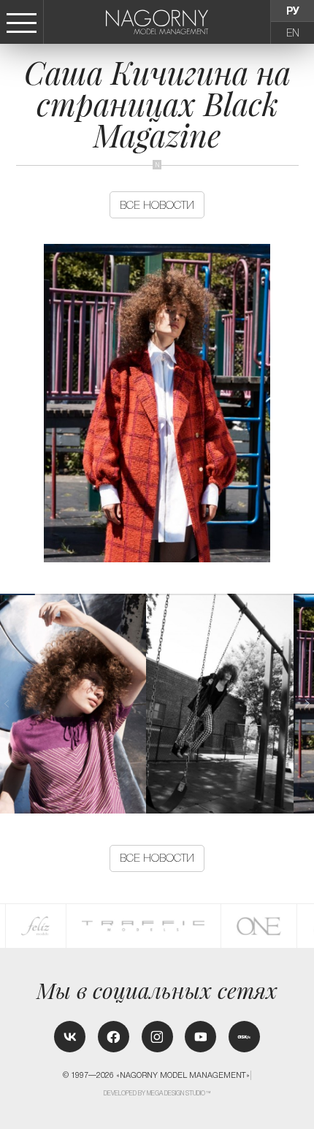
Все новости (157, 205)
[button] (307, 703)
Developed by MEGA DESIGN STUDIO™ (158, 1093)
